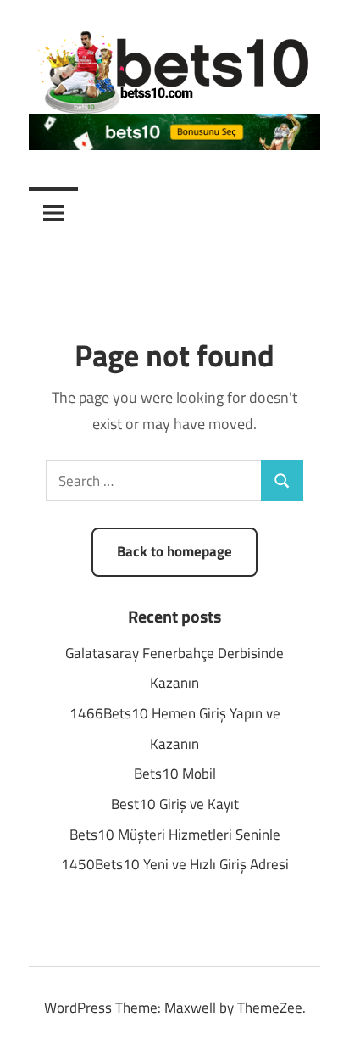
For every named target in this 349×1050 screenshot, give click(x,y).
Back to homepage (174, 551)
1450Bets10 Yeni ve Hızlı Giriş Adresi (175, 864)
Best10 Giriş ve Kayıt (175, 804)
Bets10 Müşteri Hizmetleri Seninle (174, 835)
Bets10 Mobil (175, 773)
